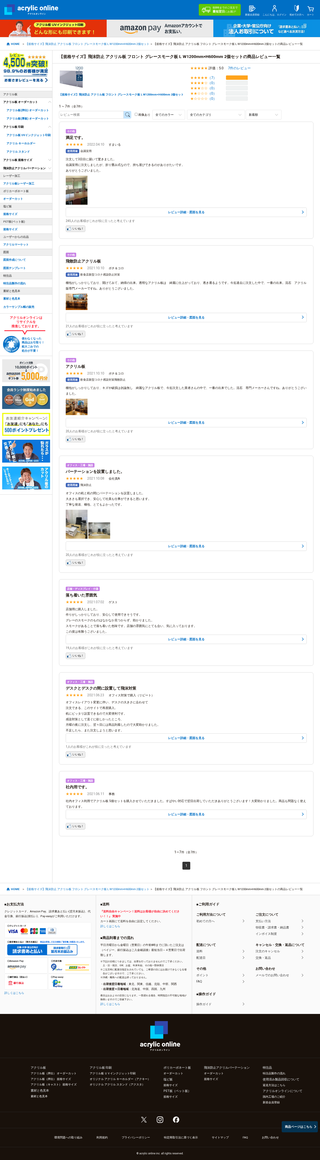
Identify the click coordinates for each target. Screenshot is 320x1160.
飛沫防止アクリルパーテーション (24, 168)
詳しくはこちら (14, 993)
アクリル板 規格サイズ (17, 160)
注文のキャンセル (268, 951)
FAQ (199, 981)
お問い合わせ (270, 1137)
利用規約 (102, 1137)
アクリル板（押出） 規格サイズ (51, 1079)
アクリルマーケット (16, 244)
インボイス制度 (266, 933)
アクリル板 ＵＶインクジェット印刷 (113, 1073)
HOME (15, 44)
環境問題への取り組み (68, 1137)
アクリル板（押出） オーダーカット (54, 1073)
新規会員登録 (271, 1102)
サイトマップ (220, 1137)
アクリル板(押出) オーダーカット (28, 110)
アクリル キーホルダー (21, 143)
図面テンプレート (14, 268)
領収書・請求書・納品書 (272, 927)
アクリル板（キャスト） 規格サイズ (54, 1084)
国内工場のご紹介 (274, 1096)
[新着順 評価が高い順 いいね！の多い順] (263, 114)
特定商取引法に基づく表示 (181, 1137)
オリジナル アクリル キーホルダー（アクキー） (120, 1079)
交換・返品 (263, 957)
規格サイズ (10, 214)
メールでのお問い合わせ (272, 975)
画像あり (144, 114)
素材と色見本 (11, 298)
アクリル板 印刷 (13, 126)
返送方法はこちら (274, 1085)
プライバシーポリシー (136, 1137)
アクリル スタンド (18, 151)
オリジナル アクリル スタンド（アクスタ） (117, 1084)
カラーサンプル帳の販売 (18, 306)
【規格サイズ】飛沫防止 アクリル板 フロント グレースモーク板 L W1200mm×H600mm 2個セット (87, 44)
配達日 (200, 957)
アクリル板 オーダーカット (20, 102)
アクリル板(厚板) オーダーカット (28, 118)
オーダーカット (13, 198)
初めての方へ (205, 921)
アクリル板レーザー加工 (18, 183)
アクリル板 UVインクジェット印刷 (29, 135)
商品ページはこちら (298, 1126)
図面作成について (14, 259)
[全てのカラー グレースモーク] (168, 114)
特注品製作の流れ (14, 283)
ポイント (202, 975)
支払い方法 (263, 921)
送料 (199, 951)
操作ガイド (204, 1004)
